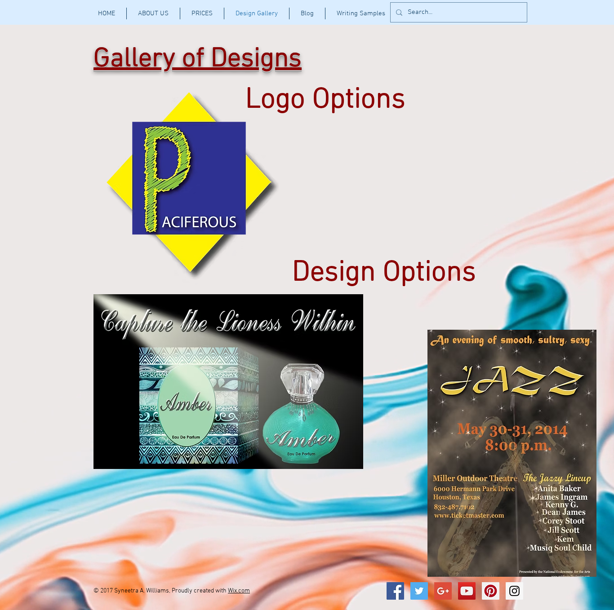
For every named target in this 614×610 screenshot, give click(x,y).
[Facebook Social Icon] (395, 591)
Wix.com (239, 591)
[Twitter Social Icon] (419, 591)
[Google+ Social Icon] (443, 591)
